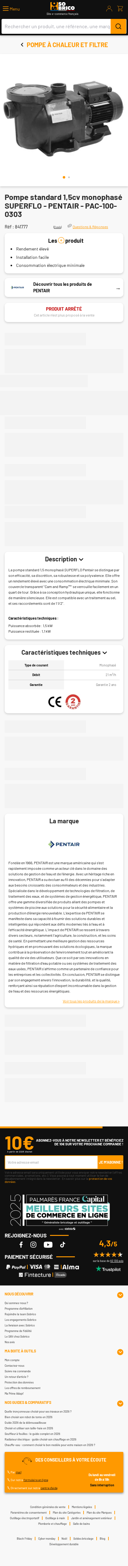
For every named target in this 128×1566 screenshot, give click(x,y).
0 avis (57, 227)
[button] (11, 9)
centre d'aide (49, 1488)
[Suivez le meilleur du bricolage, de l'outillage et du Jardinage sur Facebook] (21, 1244)
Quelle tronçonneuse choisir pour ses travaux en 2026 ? (38, 1411)
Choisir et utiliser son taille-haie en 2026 (29, 1428)
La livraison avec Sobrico (20, 1325)
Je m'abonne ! (111, 1162)
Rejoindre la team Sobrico (20, 1314)
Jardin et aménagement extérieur (91, 1518)
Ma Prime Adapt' (14, 1393)
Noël (64, 1538)
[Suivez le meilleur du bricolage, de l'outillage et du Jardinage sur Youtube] (48, 1244)
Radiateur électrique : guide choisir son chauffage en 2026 (40, 1439)
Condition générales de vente (48, 1507)
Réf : (9, 226)
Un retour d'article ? (16, 1376)
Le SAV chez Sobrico (17, 1336)
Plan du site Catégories (66, 1512)
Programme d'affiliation (19, 1308)
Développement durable (64, 1544)
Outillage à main (55, 1518)
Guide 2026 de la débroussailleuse (25, 1422)
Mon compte (12, 1360)
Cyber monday (46, 1538)
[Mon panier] (120, 8)
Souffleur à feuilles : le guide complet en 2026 (32, 1434)
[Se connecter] (109, 8)
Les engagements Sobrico (20, 1319)
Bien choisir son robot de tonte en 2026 (29, 1417)
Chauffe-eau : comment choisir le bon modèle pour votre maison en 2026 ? (50, 1445)
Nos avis (10, 1342)
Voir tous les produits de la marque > (91, 1001)
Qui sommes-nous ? (16, 1303)
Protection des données (19, 1382)
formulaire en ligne (36, 1480)
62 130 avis (116, 1261)
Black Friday (24, 1538)
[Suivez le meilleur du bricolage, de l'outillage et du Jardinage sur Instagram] (33, 1244)
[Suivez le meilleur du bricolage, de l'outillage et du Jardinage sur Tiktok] (63, 1244)
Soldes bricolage (83, 1538)
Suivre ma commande (18, 1371)
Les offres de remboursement (22, 1388)
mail (18, 1472)
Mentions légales (82, 1507)
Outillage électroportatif (24, 1518)
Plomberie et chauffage (52, 1523)
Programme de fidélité (18, 1331)
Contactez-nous (14, 1365)
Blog (102, 1538)
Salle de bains (81, 1523)
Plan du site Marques (99, 1512)
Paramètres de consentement (29, 1512)
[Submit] (118, 26)
